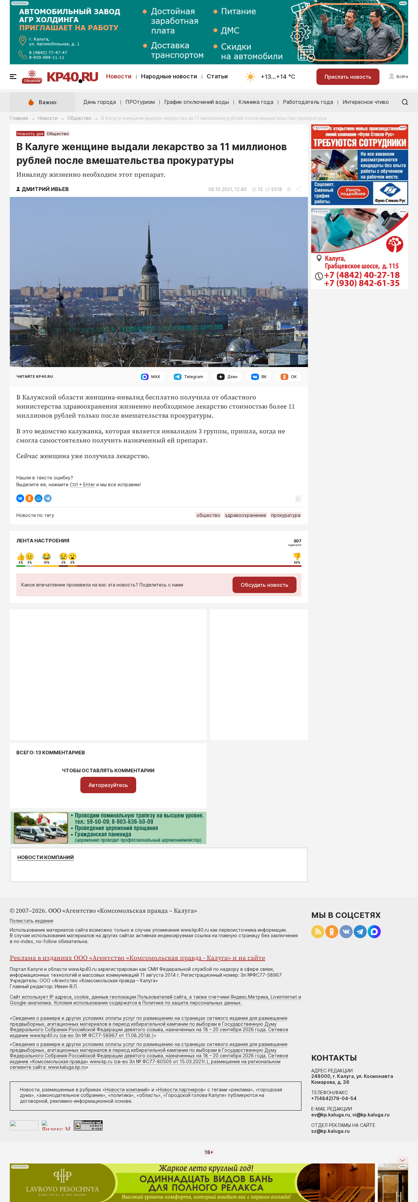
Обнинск (32, 80)
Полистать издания (31, 920)
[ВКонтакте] (20, 498)
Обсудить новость (264, 585)
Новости (119, 76)
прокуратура (285, 515)
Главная (19, 118)
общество (208, 515)
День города (99, 102)
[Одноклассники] (29, 498)
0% (21, 562)
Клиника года (255, 102)
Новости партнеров (180, 1089)
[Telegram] (48, 498)
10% (47, 562)
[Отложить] (289, 189)
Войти (402, 76)
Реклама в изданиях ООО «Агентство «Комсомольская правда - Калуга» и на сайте (137, 958)
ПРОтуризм (140, 102)
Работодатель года (308, 102)
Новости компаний (45, 857)
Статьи (217, 76)
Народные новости (169, 76)
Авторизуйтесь (108, 785)
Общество (79, 118)
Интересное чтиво (366, 102)
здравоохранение (245, 515)
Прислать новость (348, 76)
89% (297, 562)
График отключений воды (196, 102)
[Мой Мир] (38, 498)
